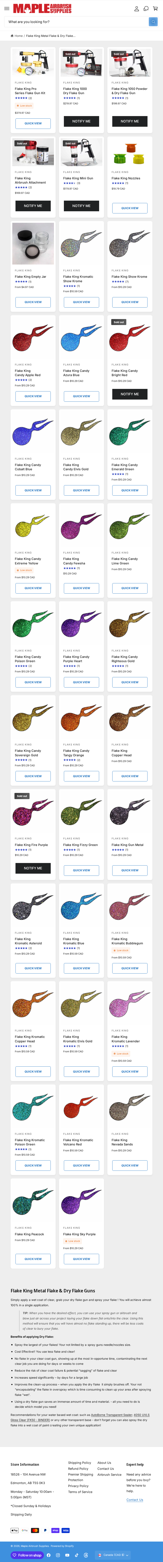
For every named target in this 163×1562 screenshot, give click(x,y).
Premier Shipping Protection (80, 1477)
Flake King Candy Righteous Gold (125, 659)
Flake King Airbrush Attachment (30, 180)
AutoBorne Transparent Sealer (111, 1415)
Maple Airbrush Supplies (35, 1546)
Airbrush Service (109, 1474)
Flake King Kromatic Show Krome (78, 279)
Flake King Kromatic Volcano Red (78, 1142)
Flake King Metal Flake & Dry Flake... (51, 35)
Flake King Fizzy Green (80, 845)
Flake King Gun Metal (127, 845)
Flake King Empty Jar (30, 276)
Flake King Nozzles (126, 178)
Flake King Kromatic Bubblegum (127, 941)
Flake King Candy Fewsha (74, 561)
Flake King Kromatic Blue (73, 941)
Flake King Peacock (29, 1234)
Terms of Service (80, 1492)
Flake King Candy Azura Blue (76, 373)
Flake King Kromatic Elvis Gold (77, 1039)
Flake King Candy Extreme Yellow (28, 561)
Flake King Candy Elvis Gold (76, 467)
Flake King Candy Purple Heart (76, 659)
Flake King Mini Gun (78, 178)
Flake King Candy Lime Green (125, 561)
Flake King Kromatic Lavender (126, 1039)
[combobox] (81, 21)
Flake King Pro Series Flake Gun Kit (30, 91)
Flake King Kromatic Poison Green (30, 1142)
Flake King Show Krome (129, 276)
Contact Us (105, 1468)
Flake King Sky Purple (79, 1234)
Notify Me (81, 121)
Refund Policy (78, 1468)
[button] (6, 8)
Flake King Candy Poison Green (28, 659)
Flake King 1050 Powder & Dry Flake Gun (130, 91)
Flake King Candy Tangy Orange (76, 753)
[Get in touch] (146, 8)
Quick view (33, 123)
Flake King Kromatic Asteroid (28, 941)
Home (19, 35)
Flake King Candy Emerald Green (125, 467)
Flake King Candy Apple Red (28, 373)
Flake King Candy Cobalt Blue (28, 467)
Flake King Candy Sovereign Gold (28, 753)
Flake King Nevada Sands (122, 1142)
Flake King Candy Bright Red (125, 373)
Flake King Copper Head (122, 753)
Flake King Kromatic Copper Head (30, 1039)
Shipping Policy (79, 1462)
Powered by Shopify (62, 1546)
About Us (104, 1462)
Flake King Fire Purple (31, 845)
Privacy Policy (78, 1486)
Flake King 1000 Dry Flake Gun (75, 91)
